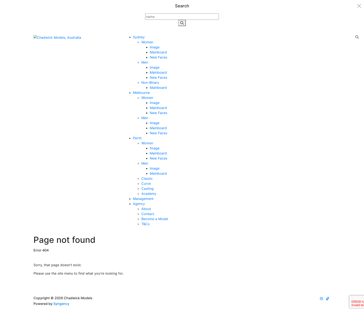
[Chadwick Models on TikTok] (327, 298)
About (146, 209)
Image (154, 47)
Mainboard (158, 52)
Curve (146, 183)
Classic (147, 178)
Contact (147, 214)
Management (143, 199)
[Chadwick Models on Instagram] (321, 298)
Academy (148, 193)
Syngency (61, 304)
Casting (147, 188)
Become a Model (154, 219)
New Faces (158, 57)
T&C (145, 224)
